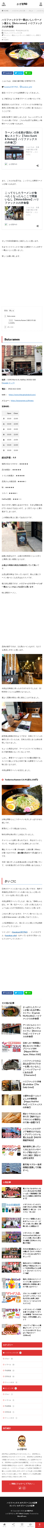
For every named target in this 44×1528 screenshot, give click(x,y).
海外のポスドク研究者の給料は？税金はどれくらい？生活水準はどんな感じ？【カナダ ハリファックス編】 (32, 1268)
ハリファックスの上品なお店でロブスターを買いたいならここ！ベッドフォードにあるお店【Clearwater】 (32, 1068)
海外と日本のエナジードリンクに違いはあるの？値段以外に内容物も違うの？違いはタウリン (32, 1283)
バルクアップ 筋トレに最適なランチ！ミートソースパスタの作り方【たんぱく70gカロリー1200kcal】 (32, 1330)
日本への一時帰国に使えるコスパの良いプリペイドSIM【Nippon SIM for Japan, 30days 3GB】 (32, 1049)
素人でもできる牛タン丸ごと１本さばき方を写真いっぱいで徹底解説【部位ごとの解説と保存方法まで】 (32, 1193)
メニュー (22, 1526)
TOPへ (39, 1526)
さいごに (9, 327)
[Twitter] (19, 73)
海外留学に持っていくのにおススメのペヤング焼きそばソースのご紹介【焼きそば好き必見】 (32, 1152)
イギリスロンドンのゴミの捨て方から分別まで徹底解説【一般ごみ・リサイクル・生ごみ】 (32, 1208)
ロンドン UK (10, 1388)
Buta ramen (10, 316)
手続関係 (9, 1370)
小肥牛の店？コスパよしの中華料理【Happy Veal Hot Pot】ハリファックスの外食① (32, 1102)
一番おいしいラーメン (18, 35)
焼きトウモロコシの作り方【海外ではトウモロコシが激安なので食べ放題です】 (32, 1118)
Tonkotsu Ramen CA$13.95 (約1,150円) (22, 321)
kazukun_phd (27, 87)
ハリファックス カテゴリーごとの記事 (22, 1503)
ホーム (4, 1526)
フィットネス (11, 1382)
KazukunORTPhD (11, 87)
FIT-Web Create (22, 1514)
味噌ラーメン (31, 35)
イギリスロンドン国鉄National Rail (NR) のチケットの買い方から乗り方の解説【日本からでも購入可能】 (32, 1238)
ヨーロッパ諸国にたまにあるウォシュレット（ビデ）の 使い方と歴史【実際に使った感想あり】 (32, 1222)
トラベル (9, 1364)
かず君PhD (22, 4)
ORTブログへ (30, 1526)
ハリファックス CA (18, 11)
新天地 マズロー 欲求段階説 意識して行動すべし (32, 1167)
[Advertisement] (22, 282)
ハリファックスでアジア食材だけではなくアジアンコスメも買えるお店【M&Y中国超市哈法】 (32, 1134)
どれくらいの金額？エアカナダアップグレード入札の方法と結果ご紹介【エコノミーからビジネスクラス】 (32, 1298)
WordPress (21, 1516)
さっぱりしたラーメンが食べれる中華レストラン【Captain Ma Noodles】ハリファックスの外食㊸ (32, 1013)
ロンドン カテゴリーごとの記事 (22, 1506)
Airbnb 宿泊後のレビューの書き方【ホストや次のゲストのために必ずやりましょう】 (32, 1252)
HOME (6, 11)
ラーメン (7, 35)
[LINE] (28, 73)
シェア (13, 1526)
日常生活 (9, 1376)
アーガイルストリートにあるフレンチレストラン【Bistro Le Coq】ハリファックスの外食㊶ (32, 1031)
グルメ (31, 11)
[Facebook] (7, 73)
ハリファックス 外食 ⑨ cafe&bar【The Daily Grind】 (32, 1084)
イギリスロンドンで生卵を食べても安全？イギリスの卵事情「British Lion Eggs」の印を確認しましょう (32, 1314)
